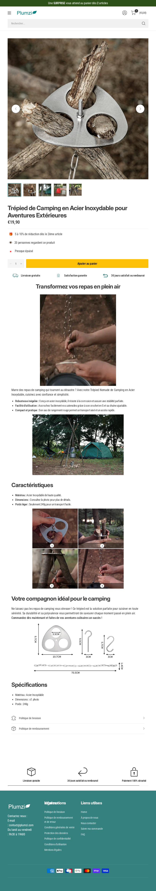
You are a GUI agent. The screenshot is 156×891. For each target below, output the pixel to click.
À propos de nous (89, 817)
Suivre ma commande (92, 828)
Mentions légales (52, 849)
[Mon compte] (124, 12)
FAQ (83, 834)
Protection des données (56, 833)
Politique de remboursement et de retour (58, 819)
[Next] (140, 108)
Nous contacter (88, 823)
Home (84, 811)
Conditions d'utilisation (55, 844)
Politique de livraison (30, 718)
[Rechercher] (143, 23)
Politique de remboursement (34, 728)
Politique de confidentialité (57, 838)
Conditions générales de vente (59, 827)
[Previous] (15, 108)
